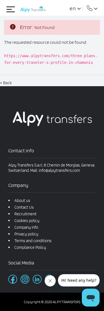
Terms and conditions (33, 240)
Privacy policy (26, 234)
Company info (26, 227)
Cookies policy (26, 220)
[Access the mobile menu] (11, 9)
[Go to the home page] (32, 9)
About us (22, 200)
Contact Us (24, 207)
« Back (6, 82)
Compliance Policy (30, 247)
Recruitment (25, 213)
